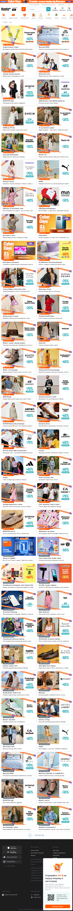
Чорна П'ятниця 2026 (11, 894)
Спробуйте (15, 8)
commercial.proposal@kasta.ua (40, 880)
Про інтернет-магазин (37, 853)
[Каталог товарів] (23, 9)
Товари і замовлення (59, 853)
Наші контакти (35, 850)
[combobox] (37, 9)
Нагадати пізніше (57, 906)
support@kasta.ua (36, 878)
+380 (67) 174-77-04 (37, 870)
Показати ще (39, 835)
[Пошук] (48, 9)
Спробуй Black (11, 861)
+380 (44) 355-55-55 (37, 868)
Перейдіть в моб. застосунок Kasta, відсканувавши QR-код (62, 897)
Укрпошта (36, 894)
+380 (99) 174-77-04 (37, 875)
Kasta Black (56, 855)
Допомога (61, 4)
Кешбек (55, 858)
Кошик (69, 10)
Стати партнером (34, 4)
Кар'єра (33, 855)
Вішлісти (62, 10)
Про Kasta (56, 850)
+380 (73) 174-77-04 (37, 873)
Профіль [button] (55, 10)
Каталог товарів (11, 866)
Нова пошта (37, 897)
